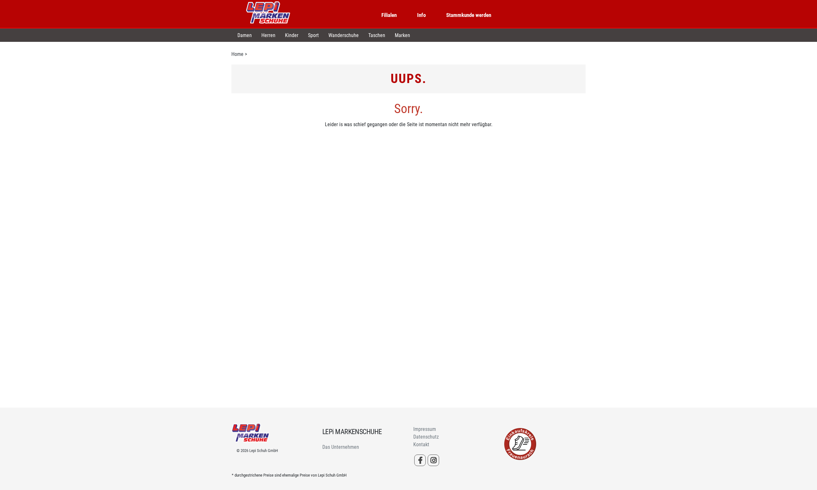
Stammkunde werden (468, 15)
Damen (244, 35)
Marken (402, 35)
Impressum (424, 429)
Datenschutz (426, 437)
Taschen (376, 35)
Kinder (291, 35)
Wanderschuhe (343, 35)
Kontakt (421, 444)
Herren (268, 35)
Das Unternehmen (340, 447)
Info (421, 15)
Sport (313, 35)
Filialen (389, 15)
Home (237, 54)
